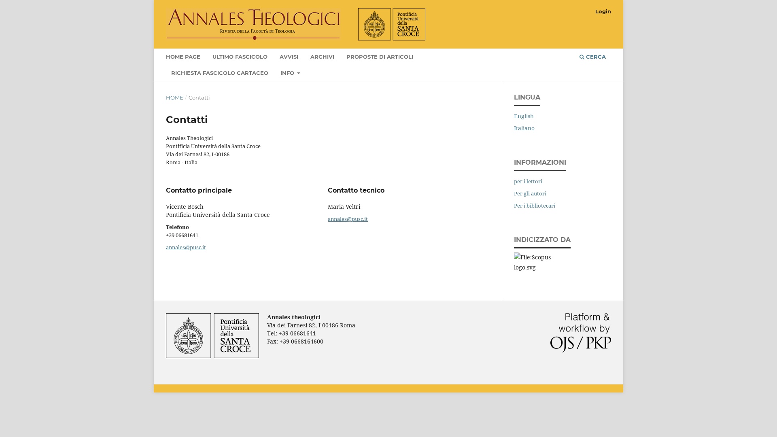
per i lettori (528, 181)
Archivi (322, 56)
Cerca (595, 56)
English (524, 116)
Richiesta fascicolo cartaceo (219, 73)
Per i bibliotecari (534, 205)
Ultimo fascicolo (239, 56)
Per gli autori (530, 193)
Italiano (524, 128)
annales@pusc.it (186, 247)
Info (288, 73)
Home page (183, 56)
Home (174, 97)
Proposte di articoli (379, 56)
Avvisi (289, 56)
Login (603, 11)
